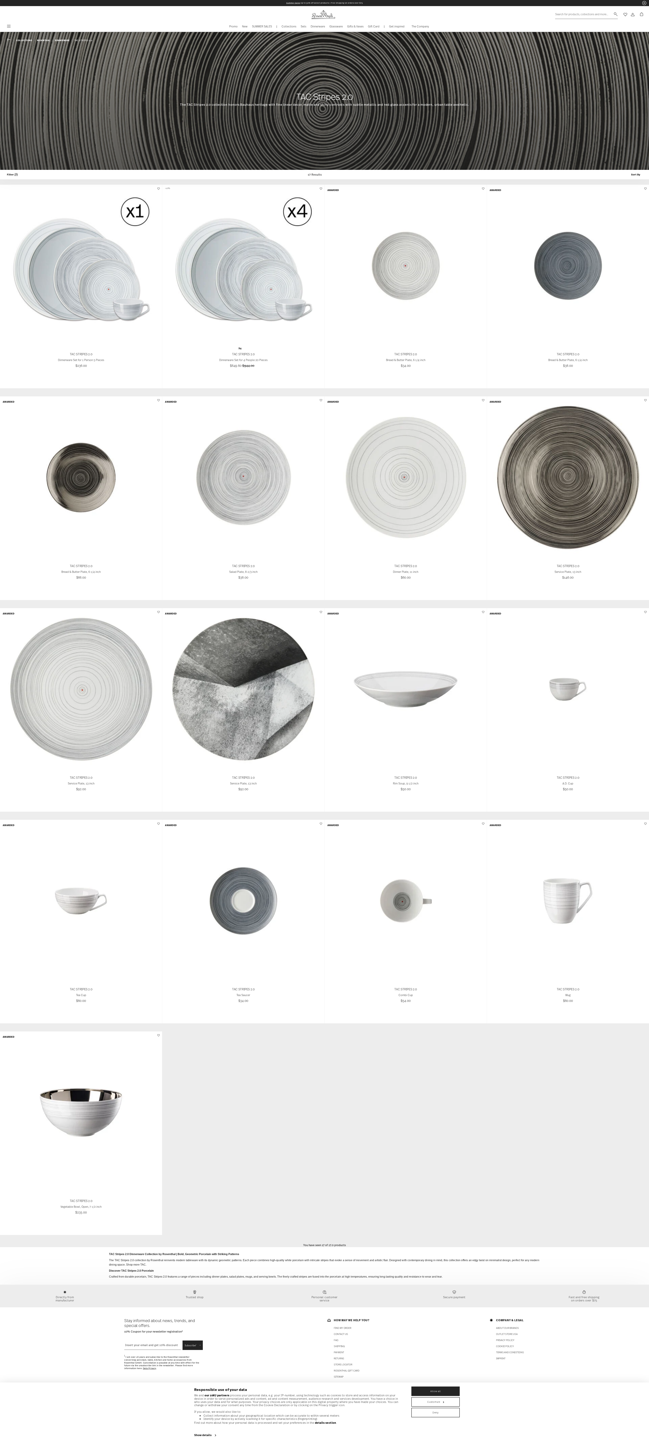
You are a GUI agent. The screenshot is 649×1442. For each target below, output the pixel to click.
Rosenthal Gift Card (346, 1370)
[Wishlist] (158, 190)
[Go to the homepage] (323, 14)
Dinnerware (62, 40)
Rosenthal (43, 40)
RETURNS (339, 1358)
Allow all (435, 1391)
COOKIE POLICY (505, 1346)
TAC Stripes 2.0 (83, 40)
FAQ (336, 1340)
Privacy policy (505, 1340)
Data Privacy (149, 1368)
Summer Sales (293, 3)
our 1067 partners (217, 1395)
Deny (435, 1412)
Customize (433, 1401)
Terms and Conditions (510, 1352)
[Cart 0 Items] (641, 14)
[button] (289, 27)
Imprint (501, 1358)
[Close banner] (644, 3)
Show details (203, 1435)
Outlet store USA (507, 1334)
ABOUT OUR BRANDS (507, 1328)
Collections (24, 40)
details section (325, 1423)
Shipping (339, 1346)
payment (339, 1352)
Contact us (341, 1334)
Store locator (343, 1364)
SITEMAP (339, 1376)
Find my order (342, 1328)
